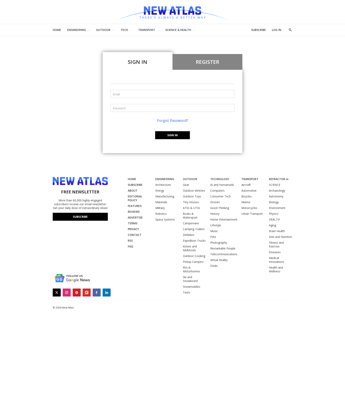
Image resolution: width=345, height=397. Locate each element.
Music (214, 231)
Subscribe (80, 217)
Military (160, 208)
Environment (277, 208)
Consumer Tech (220, 196)
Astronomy (276, 196)
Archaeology (277, 190)
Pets (213, 237)
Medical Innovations (276, 260)
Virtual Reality (219, 260)
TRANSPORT (146, 30)
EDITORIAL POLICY (135, 198)
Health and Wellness (276, 269)
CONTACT (135, 235)
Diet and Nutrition (280, 237)
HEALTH (274, 219)
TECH (124, 30)
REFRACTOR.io (278, 179)
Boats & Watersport (190, 215)
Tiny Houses (191, 202)
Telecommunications (223, 254)
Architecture (163, 185)
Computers (217, 190)
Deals (214, 266)
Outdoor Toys (192, 196)
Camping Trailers (194, 229)
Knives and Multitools (190, 248)
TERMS (132, 223)
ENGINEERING (76, 30)
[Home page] (172, 11)
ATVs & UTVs (191, 208)
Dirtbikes (188, 235)
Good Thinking (219, 208)
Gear (186, 185)
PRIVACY (133, 229)
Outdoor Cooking (194, 256)
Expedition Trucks (194, 240)
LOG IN (276, 30)
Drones (215, 202)
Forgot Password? (172, 120)
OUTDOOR (103, 30)
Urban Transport (252, 214)
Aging (272, 225)
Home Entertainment (223, 219)
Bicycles (246, 196)
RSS (130, 240)
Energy (159, 190)
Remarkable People (222, 248)
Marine (245, 202)
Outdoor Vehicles (194, 190)
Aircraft (246, 185)
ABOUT (133, 190)
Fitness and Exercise (276, 244)
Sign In (137, 61)
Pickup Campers (193, 262)
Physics (274, 214)
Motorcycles (249, 208)
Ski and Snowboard (190, 279)
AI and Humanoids (222, 185)
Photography (218, 242)
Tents (186, 292)
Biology (274, 202)
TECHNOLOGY (219, 179)
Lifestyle (215, 225)
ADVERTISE (135, 217)
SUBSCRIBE (258, 30)
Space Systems (165, 219)
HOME (57, 30)
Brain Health (277, 231)
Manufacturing (164, 196)
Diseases (275, 252)
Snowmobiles (191, 287)
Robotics (161, 214)
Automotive (249, 190)
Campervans (191, 223)
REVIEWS (134, 212)
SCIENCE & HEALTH (178, 30)
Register (207, 61)
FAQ (130, 246)
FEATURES (135, 206)
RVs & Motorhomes (191, 269)
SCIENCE (274, 185)
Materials (161, 202)
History (214, 214)
